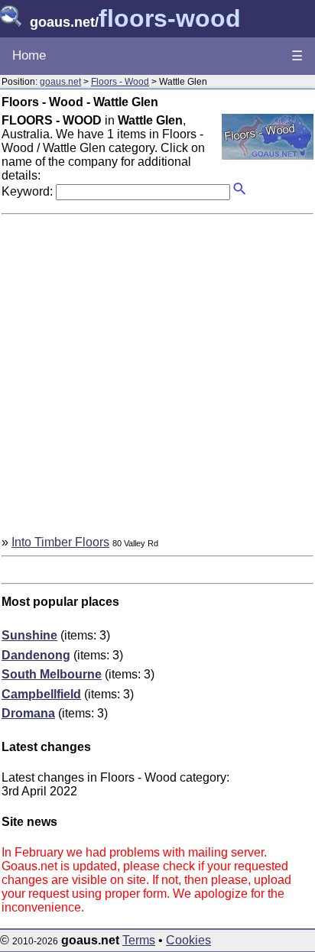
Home (29, 55)
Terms (138, 940)
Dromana (28, 713)
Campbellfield (41, 694)
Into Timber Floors (60, 542)
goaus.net (60, 81)
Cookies (188, 940)
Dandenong (36, 655)
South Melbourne (52, 674)
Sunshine (29, 635)
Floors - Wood (120, 81)
